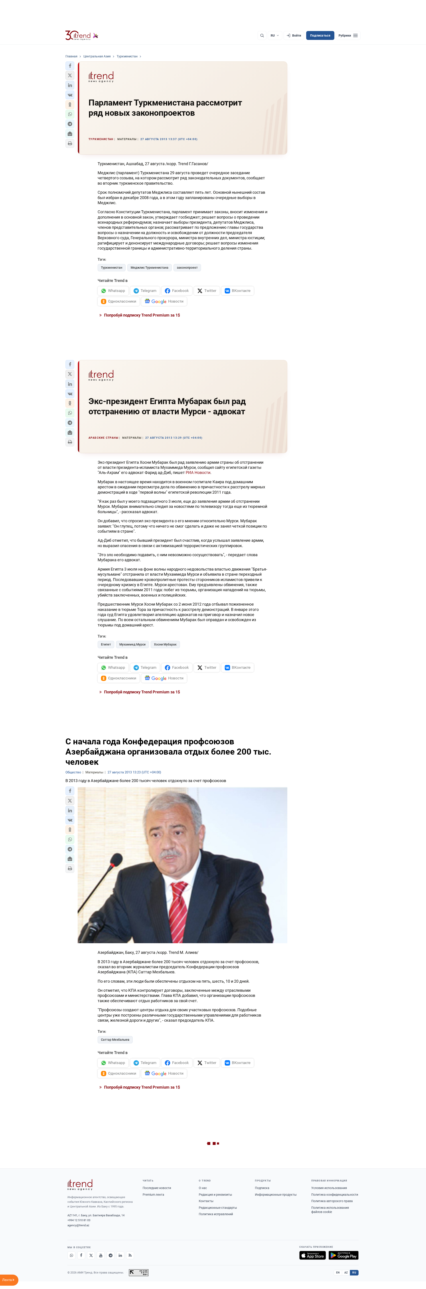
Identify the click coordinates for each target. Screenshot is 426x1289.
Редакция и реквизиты (215, 1194)
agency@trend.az (78, 1225)
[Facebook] (81, 1255)
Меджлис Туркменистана (149, 267)
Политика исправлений (216, 1214)
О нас (203, 1188)
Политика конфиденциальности (334, 1194)
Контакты (206, 1201)
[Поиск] (262, 35)
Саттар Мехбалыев (115, 1039)
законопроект (187, 267)
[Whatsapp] (71, 1255)
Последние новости (157, 1188)
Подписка (262, 1188)
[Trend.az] (81, 35)
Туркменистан (111, 267)
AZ (346, 1272)
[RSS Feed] (130, 1255)
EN (338, 1272)
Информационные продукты (276, 1194)
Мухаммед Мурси (132, 644)
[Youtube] (101, 1255)
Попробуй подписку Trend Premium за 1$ (141, 315)
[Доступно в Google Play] (344, 1255)
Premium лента (153, 1194)
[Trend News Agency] (79, 1184)
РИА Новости (198, 472)
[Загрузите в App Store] (312, 1255)
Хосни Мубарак (165, 644)
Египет (106, 644)
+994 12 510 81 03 (78, 1220)
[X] (91, 1255)
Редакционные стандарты (218, 1207)
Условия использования (329, 1188)
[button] (70, 66)
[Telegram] (110, 1255)
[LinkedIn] (120, 1255)
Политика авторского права (332, 1201)
